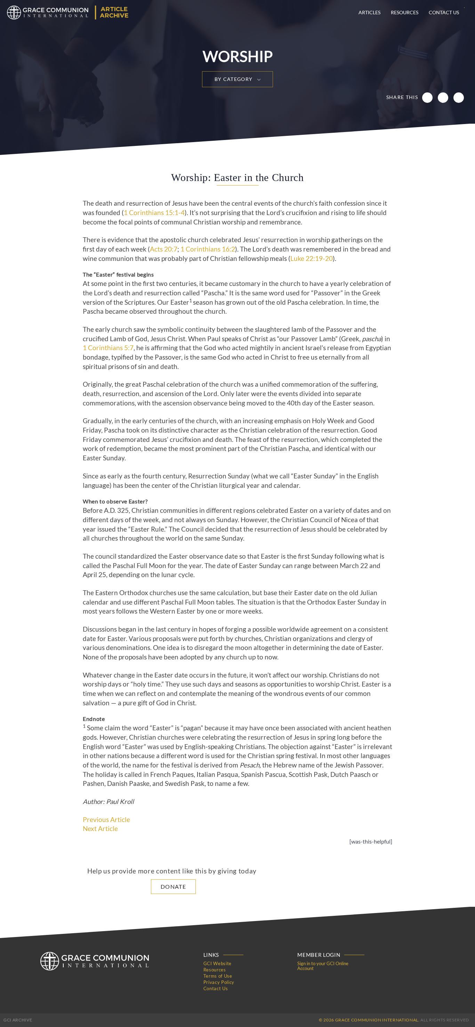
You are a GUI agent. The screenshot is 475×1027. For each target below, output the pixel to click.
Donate (173, 886)
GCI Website (217, 963)
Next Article (100, 828)
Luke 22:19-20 (311, 258)
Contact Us (444, 12)
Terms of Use (217, 976)
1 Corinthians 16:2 (207, 249)
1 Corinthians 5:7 (108, 348)
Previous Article (106, 819)
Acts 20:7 (163, 249)
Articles (369, 12)
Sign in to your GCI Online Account (322, 966)
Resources (404, 12)
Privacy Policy (218, 982)
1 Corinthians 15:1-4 (154, 212)
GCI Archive (17, 1019)
